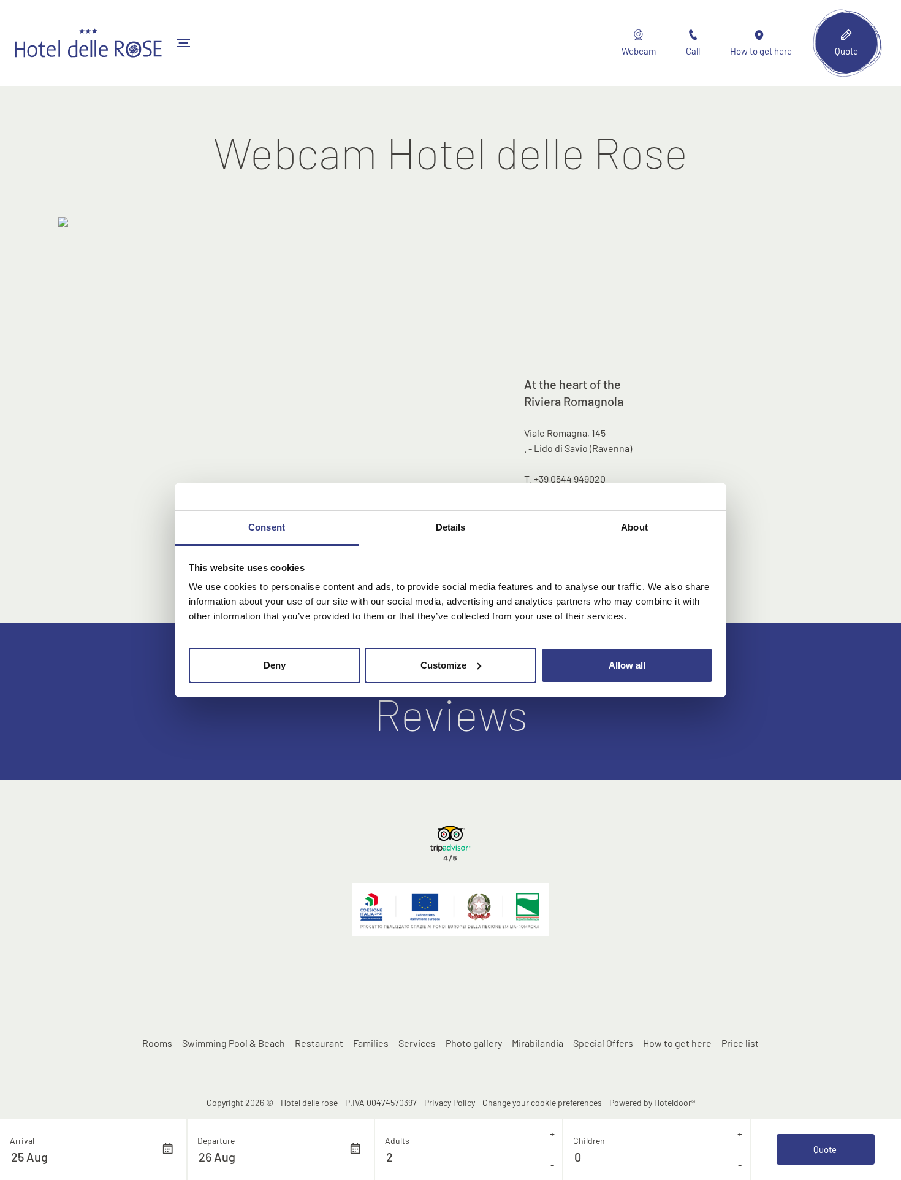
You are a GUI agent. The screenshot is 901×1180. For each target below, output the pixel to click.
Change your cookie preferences (542, 1102)
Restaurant (319, 1043)
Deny (275, 665)
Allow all (627, 665)
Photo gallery (474, 1043)
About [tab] (634, 527)
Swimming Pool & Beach (233, 1043)
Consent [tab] (266, 527)
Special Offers (603, 1043)
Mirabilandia (537, 1043)
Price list (740, 1043)
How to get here (677, 1043)
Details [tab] (451, 527)
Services (417, 1043)
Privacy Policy (449, 1102)
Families (371, 1043)
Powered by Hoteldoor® (652, 1102)
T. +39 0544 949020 (565, 479)
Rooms (157, 1043)
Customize (443, 665)
